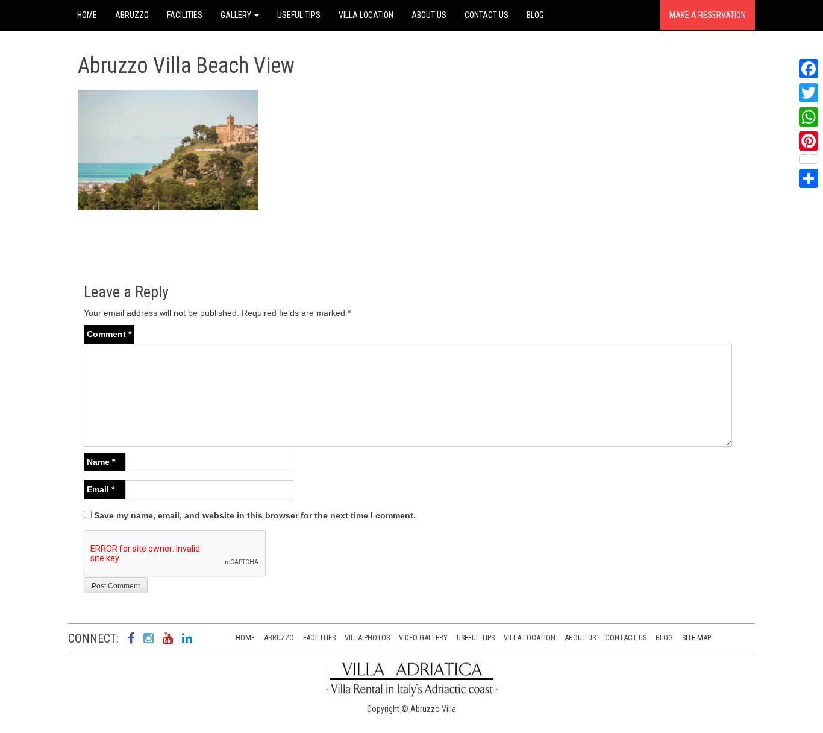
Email (100, 489)
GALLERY (237, 15)
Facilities (319, 637)
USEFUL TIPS (299, 15)
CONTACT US (487, 15)
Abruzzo (279, 637)
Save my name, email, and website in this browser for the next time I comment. (255, 515)
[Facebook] (808, 69)
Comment (109, 334)
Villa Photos (367, 637)
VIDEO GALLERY (423, 637)
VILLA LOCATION (366, 15)
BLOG (535, 15)
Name (101, 462)
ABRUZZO (132, 15)
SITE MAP (696, 637)
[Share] (808, 178)
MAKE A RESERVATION (707, 15)
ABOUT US (428, 15)
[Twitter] (808, 93)
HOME (87, 15)
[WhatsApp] (808, 117)
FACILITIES (184, 15)
